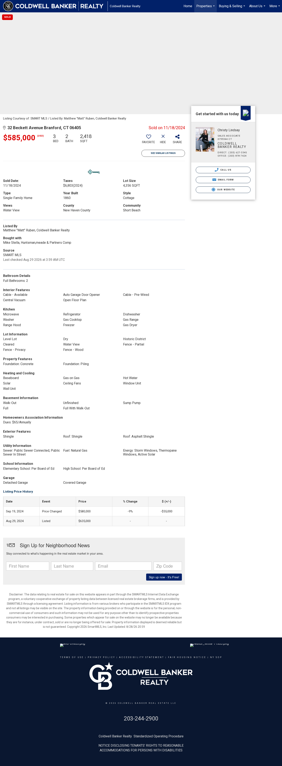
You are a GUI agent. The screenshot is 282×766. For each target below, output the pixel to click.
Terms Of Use (72, 657)
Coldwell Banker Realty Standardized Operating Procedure (141, 736)
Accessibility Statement (141, 657)
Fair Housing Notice (187, 657)
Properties (206, 8)
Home (188, 6)
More (275, 8)
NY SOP (216, 657)
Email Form (225, 179)
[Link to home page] (55, 6)
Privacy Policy (101, 657)
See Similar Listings (163, 153)
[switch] (148, 140)
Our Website (225, 189)
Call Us (225, 170)
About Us (257, 8)
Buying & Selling (232, 8)
